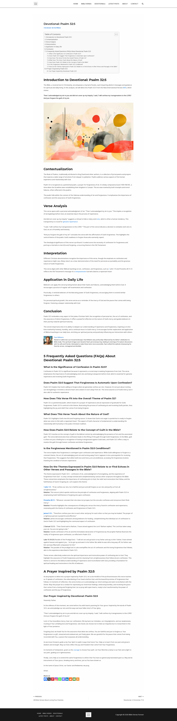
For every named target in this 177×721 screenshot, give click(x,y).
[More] (77, 679)
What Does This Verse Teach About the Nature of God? (65, 60)
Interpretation (51, 44)
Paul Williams (59, 337)
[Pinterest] (52, 679)
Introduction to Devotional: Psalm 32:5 (59, 37)
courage (76, 650)
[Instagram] (56, 679)
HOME (75, 4)
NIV (124, 88)
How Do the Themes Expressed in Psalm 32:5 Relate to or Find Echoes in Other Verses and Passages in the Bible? (83, 66)
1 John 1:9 (47, 487)
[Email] (74, 679)
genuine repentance (70, 222)
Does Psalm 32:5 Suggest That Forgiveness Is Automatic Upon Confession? (71, 56)
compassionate (80, 271)
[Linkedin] (67, 679)
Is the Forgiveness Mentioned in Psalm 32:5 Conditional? (66, 64)
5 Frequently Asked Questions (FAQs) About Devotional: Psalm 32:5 (68, 51)
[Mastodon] (63, 679)
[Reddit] (70, 679)
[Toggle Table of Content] (115, 34)
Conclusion (49, 49)
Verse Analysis (51, 42)
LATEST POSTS (113, 4)
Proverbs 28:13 (49, 500)
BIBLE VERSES (86, 4)
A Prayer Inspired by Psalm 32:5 (57, 69)
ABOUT (125, 4)
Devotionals (47, 28)
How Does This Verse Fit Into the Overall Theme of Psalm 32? (67, 58)
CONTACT (134, 4)
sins (98, 219)
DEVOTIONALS (99, 4)
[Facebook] (45, 679)
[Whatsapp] (59, 679)
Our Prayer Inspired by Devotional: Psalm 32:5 (63, 71)
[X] (49, 679)
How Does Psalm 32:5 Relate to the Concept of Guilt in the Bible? (68, 62)
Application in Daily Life (54, 47)
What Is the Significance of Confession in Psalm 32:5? (65, 54)
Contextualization (52, 39)
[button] (143, 4)
